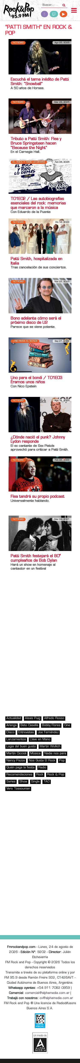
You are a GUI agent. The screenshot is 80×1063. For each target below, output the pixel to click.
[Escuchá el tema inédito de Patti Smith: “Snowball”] (40, 56)
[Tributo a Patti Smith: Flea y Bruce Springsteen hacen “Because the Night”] (40, 116)
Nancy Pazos (15, 760)
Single (35, 781)
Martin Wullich (50, 746)
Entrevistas (26, 732)
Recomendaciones (19, 774)
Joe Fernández (48, 732)
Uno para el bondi (25, 341)
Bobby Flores (51, 725)
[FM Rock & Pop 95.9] (17, 11)
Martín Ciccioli (16, 753)
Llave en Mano (40, 739)
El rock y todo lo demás (29, 162)
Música (35, 753)
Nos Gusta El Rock (42, 760)
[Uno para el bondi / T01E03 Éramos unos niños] (40, 355)
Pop (62, 760)
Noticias (18, 43)
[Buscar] (64, 4)
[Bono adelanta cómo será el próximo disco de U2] (40, 295)
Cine (67, 725)
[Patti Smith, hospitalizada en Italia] (40, 236)
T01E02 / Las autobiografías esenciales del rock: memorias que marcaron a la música (38, 203)
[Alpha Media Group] (40, 1043)
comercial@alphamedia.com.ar (47, 993)
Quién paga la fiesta (20, 767)
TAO (47, 781)
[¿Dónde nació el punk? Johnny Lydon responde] (40, 414)
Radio (42, 767)
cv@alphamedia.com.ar (56, 998)
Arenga (11, 725)
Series (11, 781)
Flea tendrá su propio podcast (37, 497)
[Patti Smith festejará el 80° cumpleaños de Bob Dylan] (40, 533)
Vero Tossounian (18, 788)
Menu (74, 11)
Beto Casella (29, 725)
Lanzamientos (16, 739)
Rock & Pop (55, 774)
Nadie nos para (55, 753)
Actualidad (13, 718)
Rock (39, 774)
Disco (10, 732)
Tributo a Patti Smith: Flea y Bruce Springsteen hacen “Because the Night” (36, 143)
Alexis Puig (32, 718)
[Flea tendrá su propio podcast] (40, 474)
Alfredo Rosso (54, 718)
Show (23, 781)
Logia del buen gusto (21, 746)
